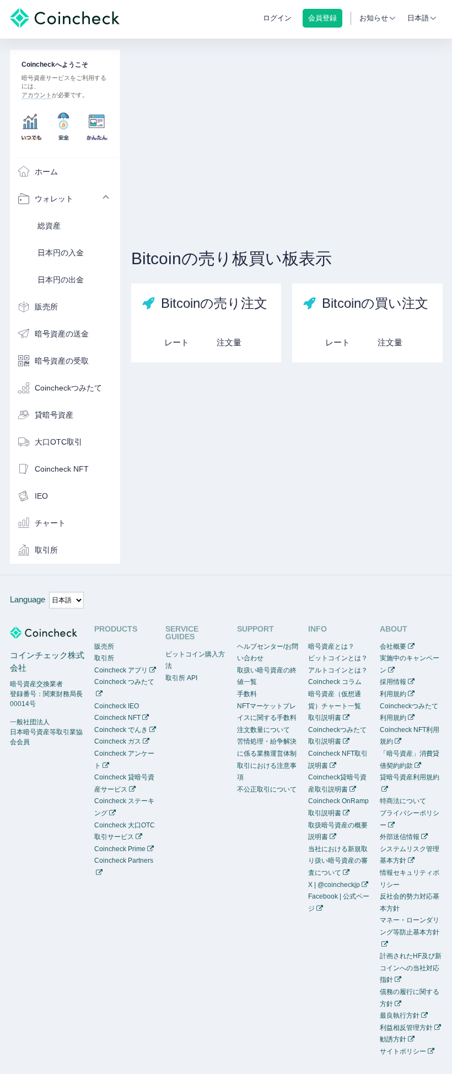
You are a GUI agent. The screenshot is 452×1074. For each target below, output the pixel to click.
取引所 (104, 658)
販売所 (104, 646)
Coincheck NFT (117, 718)
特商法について (403, 801)
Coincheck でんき (121, 730)
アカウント (36, 95)
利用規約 (393, 694)
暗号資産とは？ (331, 646)
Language (27, 599)
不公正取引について (267, 789)
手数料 (247, 694)
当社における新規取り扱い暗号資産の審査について (338, 861)
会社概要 (393, 646)
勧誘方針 (393, 1039)
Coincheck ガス (117, 741)
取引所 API (181, 678)
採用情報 (393, 682)
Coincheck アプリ (121, 670)
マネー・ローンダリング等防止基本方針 (409, 926)
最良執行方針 (399, 1015)
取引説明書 (324, 718)
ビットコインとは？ (338, 658)
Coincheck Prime (120, 849)
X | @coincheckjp (334, 885)
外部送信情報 (399, 837)
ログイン (277, 18)
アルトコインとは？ (338, 670)
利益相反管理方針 (406, 1028)
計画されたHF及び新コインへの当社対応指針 (411, 968)
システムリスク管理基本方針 (409, 855)
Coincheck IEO (116, 706)
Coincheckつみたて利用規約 (409, 712)
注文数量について (263, 730)
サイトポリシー (403, 1051)
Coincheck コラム (335, 682)
